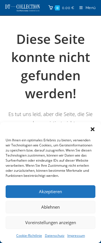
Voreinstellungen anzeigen (50, 222)
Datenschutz (55, 235)
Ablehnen (50, 207)
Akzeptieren (50, 191)
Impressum (76, 235)
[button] (92, 129)
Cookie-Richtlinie (29, 235)
